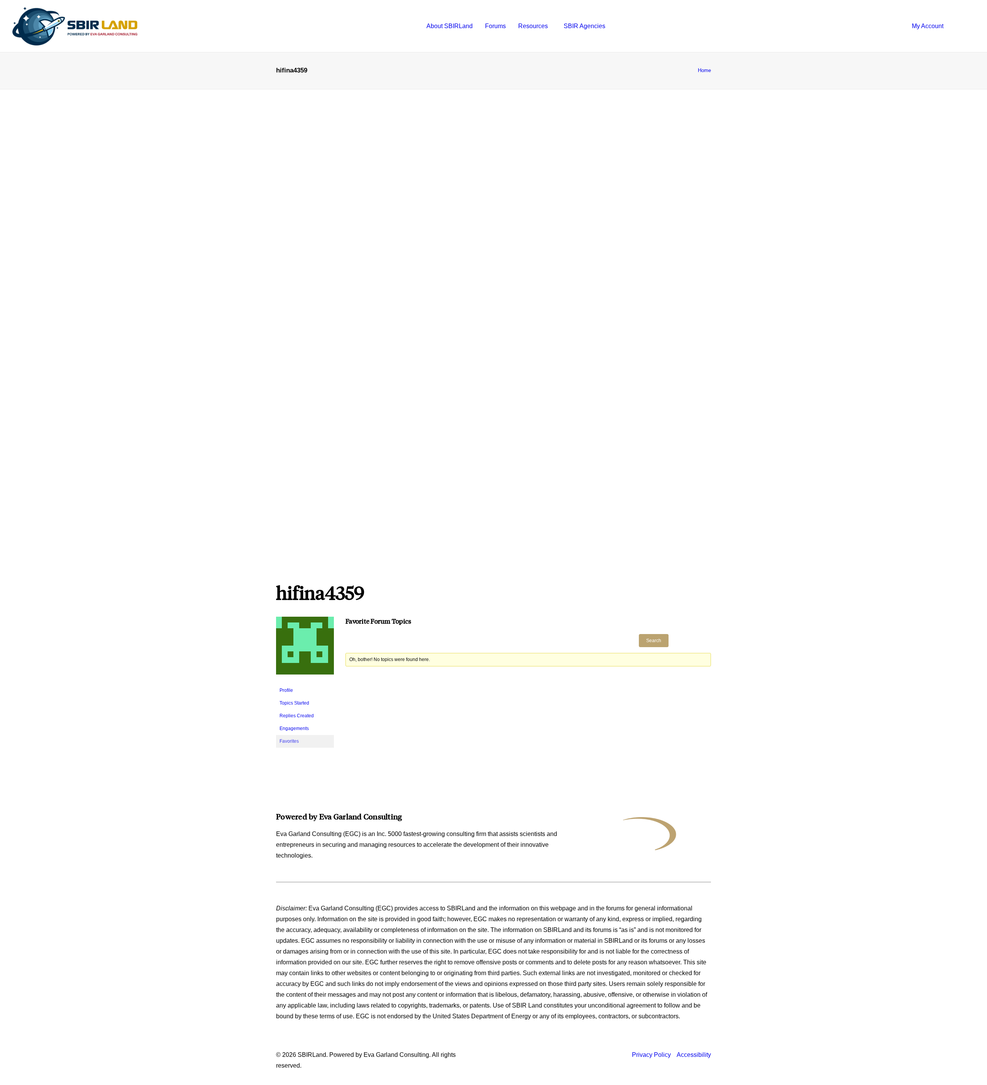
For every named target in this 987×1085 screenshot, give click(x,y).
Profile (286, 690)
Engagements (294, 728)
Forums (495, 26)
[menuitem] (449, 26)
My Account (927, 26)
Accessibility (694, 1054)
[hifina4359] (305, 680)
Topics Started (294, 703)
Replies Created (297, 715)
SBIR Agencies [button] (584, 26)
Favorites (289, 741)
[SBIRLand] (74, 26)
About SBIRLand (449, 26)
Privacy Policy (651, 1054)
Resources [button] (533, 26)
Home (704, 70)
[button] (968, 26)
